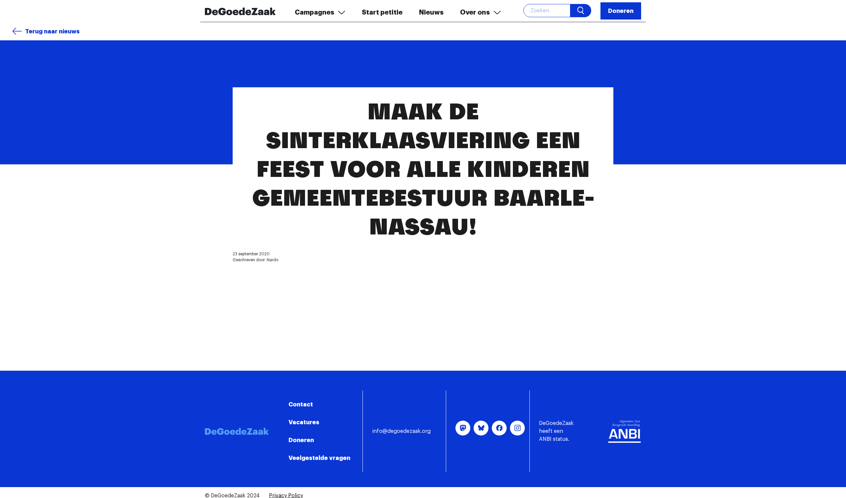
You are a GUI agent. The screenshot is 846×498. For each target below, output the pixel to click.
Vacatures (303, 422)
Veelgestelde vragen (319, 458)
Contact (300, 404)
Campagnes (314, 12)
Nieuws (431, 12)
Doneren (621, 11)
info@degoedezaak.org (401, 431)
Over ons (475, 12)
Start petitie (382, 12)
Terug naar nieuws (52, 31)
